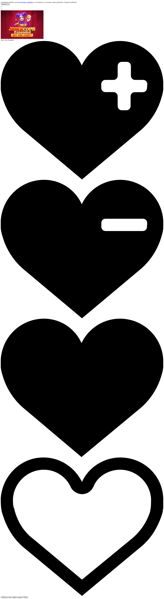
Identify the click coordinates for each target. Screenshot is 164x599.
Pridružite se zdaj (6, 597)
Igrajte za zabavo (17, 597)
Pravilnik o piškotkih (26, 2)
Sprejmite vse (5, 4)
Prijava (25, 597)
